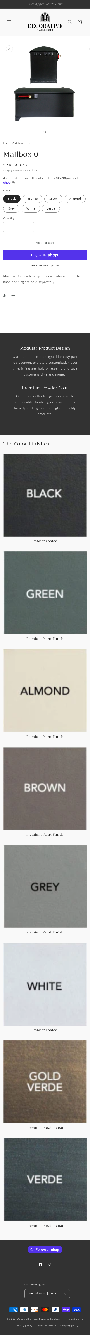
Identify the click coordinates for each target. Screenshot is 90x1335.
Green (53, 199)
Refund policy (75, 1319)
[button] (9, 22)
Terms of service (46, 1325)
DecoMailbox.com (27, 1319)
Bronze (32, 199)
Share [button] (12, 295)
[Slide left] (35, 132)
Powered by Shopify (51, 1319)
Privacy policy (24, 1325)
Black (12, 199)
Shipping (8, 170)
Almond (75, 199)
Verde (51, 208)
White (30, 208)
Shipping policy (69, 1325)
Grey (11, 208)
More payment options (45, 265)
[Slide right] (54, 132)
